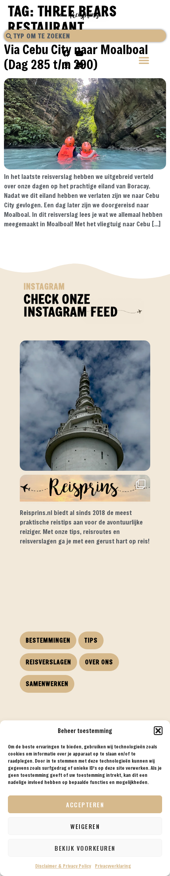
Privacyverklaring (113, 866)
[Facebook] (66, 53)
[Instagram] (66, 64)
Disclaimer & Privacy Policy (63, 866)
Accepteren (85, 804)
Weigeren (85, 826)
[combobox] (85, 36)
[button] (158, 731)
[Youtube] (79, 53)
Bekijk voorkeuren (85, 848)
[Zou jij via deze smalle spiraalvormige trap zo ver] (85, 405)
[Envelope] (79, 64)
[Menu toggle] (144, 61)
